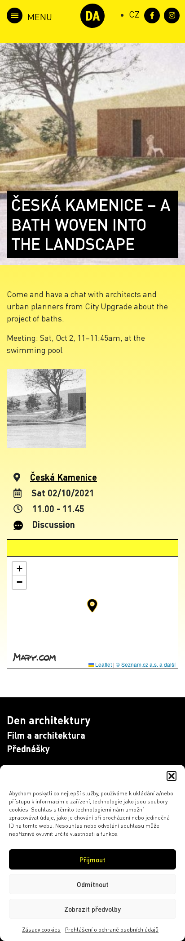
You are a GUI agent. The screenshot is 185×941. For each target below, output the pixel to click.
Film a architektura (46, 735)
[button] (171, 776)
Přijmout (92, 859)
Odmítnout (93, 884)
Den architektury (48, 720)
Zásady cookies (41, 929)
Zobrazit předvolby (92, 909)
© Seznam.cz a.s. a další (146, 664)
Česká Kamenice (63, 477)
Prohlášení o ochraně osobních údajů (112, 929)
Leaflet (103, 664)
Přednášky (28, 748)
